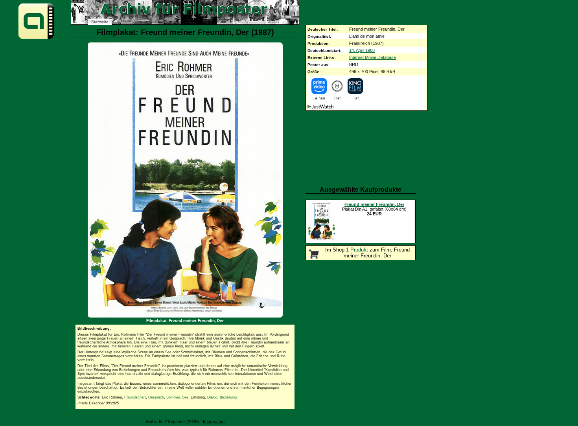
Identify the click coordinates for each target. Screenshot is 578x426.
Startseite (100, 22)
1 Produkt (357, 250)
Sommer (173, 397)
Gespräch (156, 397)
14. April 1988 (362, 50)
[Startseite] (36, 39)
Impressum (214, 421)
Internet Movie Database (372, 57)
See (185, 397)
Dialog (212, 397)
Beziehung (228, 397)
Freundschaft (135, 397)
